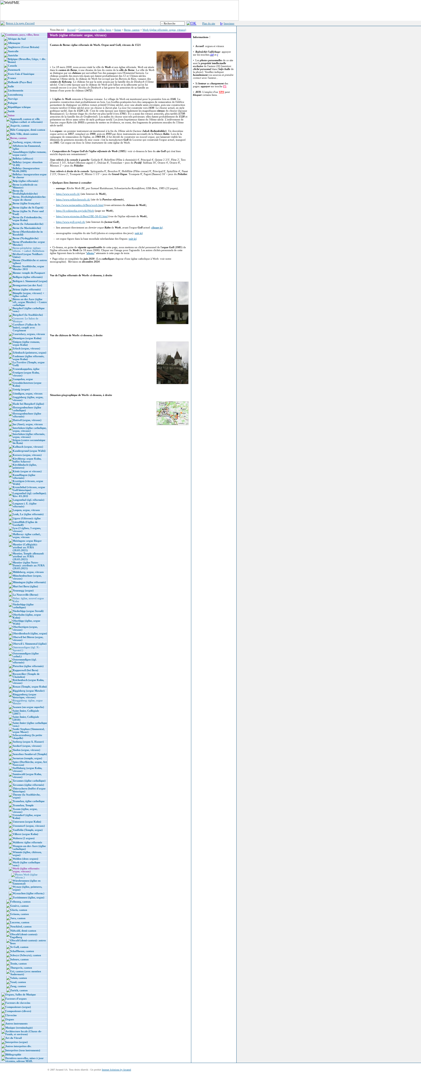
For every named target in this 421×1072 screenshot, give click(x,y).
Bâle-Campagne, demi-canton (27, 129)
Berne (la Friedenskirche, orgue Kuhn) (27, 219)
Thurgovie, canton (21, 967)
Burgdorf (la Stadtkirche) (28, 314)
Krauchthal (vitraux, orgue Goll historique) (29, 489)
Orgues (9, 1019)
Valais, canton (18, 977)
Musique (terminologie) (19, 1027)
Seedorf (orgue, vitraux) (27, 745)
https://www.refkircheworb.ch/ (73, 199)
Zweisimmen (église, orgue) (28, 897)
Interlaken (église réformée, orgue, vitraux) (29, 435)
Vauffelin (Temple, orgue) (28, 829)
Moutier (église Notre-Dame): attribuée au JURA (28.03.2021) (28, 565)
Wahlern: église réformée (27, 842)
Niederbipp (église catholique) (23, 606)
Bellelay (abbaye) (23, 158)
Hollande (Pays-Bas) (20, 82)
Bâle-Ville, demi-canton (24, 133)
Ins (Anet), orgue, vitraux (28, 424)
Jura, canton (17, 918)
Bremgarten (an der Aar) (27, 285)
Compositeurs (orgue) (18, 1006)
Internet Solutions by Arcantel (116, 1069)
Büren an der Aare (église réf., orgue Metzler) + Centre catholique (30, 302)
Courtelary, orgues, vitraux (29, 334)
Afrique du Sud (17, 38)
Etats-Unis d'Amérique (21, 73)
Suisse (117, 29)
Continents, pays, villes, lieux (94, 29)
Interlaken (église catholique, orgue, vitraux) (30, 429)
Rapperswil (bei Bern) (25, 670)
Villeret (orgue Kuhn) (25, 834)
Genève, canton (19, 905)
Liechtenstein (15, 90)
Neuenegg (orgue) (23, 590)
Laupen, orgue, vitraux (26, 510)
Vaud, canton (18, 982)
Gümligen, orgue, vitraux (28, 393)
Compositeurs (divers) (18, 1011)
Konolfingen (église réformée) (24, 476)
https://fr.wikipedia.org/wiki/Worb (75, 210)
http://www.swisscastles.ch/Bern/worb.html (80, 205)
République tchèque (19, 107)
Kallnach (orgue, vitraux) (28, 446)
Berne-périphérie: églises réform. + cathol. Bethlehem (28, 249)
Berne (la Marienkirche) (27, 227)
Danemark (14, 69)
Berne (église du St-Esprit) (28, 207)
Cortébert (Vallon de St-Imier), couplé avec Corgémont (27, 327)
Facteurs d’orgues (16, 998)
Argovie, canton (19, 125)
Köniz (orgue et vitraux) (27, 471)
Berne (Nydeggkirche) (25, 238)
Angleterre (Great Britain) (23, 47)
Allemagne (14, 42)
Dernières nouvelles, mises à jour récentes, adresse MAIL (24, 1059)
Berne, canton (132, 29)
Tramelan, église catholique (29, 801)
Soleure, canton (19, 959)
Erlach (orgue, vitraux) (26, 348)
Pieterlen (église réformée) (28, 666)
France (12, 78)
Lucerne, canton (19, 922)
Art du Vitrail (13, 1037)
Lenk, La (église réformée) (28, 514)
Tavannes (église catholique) (29, 780)
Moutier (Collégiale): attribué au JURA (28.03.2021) (25, 547)
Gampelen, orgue (23, 379)
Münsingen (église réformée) (29, 582)
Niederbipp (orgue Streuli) (28, 611)
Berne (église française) (26, 203)
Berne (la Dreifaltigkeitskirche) (25, 192)
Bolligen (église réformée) (28, 276)
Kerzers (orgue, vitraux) (27, 454)
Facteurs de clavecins (17, 1002)
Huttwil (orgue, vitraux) (27, 420)
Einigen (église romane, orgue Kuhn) (26, 343)
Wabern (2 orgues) (24, 838)
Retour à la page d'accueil (20, 23)
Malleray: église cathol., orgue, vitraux (27, 536)
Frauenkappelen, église (26, 368)
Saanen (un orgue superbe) (28, 707)
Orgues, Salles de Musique (20, 994)
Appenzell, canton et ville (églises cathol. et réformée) (26, 120)
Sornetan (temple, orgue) (27, 758)
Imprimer (229, 23)
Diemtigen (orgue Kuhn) (27, 338)
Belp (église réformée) (25, 180)
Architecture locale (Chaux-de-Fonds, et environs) (23, 1033)
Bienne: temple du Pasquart (29, 272)
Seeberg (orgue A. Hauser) (28, 741)
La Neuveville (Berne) (25, 594)
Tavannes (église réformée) (28, 784)
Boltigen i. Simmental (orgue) (30, 281)
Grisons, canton (19, 914)
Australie (13, 51)
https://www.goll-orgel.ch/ (70, 221)
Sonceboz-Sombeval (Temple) (30, 754)
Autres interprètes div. (18, 1046)
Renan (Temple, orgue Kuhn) (30, 686)
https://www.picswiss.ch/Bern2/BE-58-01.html (82, 216)
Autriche (13, 55)
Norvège (13, 98)
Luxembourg (15, 94)
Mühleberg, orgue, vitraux (28, 571)
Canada (12, 65)
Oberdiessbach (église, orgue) (30, 633)
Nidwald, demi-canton (23, 930)
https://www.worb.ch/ (68, 193)
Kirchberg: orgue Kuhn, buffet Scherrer (27, 460)
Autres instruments (16, 1023)
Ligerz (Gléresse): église (27, 518)
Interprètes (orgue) (16, 1042)
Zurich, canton (19, 990)
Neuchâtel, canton (20, 926)
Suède (11, 111)
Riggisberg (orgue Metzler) (29, 690)
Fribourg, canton (20, 901)
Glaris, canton (18, 909)
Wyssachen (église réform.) (28, 893)
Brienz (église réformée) (27, 289)
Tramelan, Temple (23, 805)
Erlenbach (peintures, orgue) (29, 352)
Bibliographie (13, 1054)
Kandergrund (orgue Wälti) (29, 450)
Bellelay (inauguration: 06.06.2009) (26, 170)
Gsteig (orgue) (21, 389)
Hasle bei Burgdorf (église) (28, 403)
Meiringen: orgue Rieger (27, 540)
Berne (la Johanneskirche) (28, 223)
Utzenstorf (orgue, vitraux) (29, 825)
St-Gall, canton (19, 946)
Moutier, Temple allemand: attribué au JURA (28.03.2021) (28, 556)
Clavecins (11, 1015)
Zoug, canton (18, 986)
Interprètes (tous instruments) (22, 1050)
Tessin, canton (18, 963)
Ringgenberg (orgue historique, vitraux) (24, 696)
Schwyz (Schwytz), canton (25, 955)
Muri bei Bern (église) (25, 586)
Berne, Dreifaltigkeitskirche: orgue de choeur (29, 198)
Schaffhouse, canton (22, 951)
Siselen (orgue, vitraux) (26, 749)
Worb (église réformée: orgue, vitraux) (164, 29)
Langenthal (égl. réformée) (28, 499)
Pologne (12, 102)
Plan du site (208, 23)
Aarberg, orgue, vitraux (27, 142)
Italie (11, 86)
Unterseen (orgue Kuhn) (27, 821)
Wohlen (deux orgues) (25, 858)
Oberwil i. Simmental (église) (30, 643)
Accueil (71, 29)
